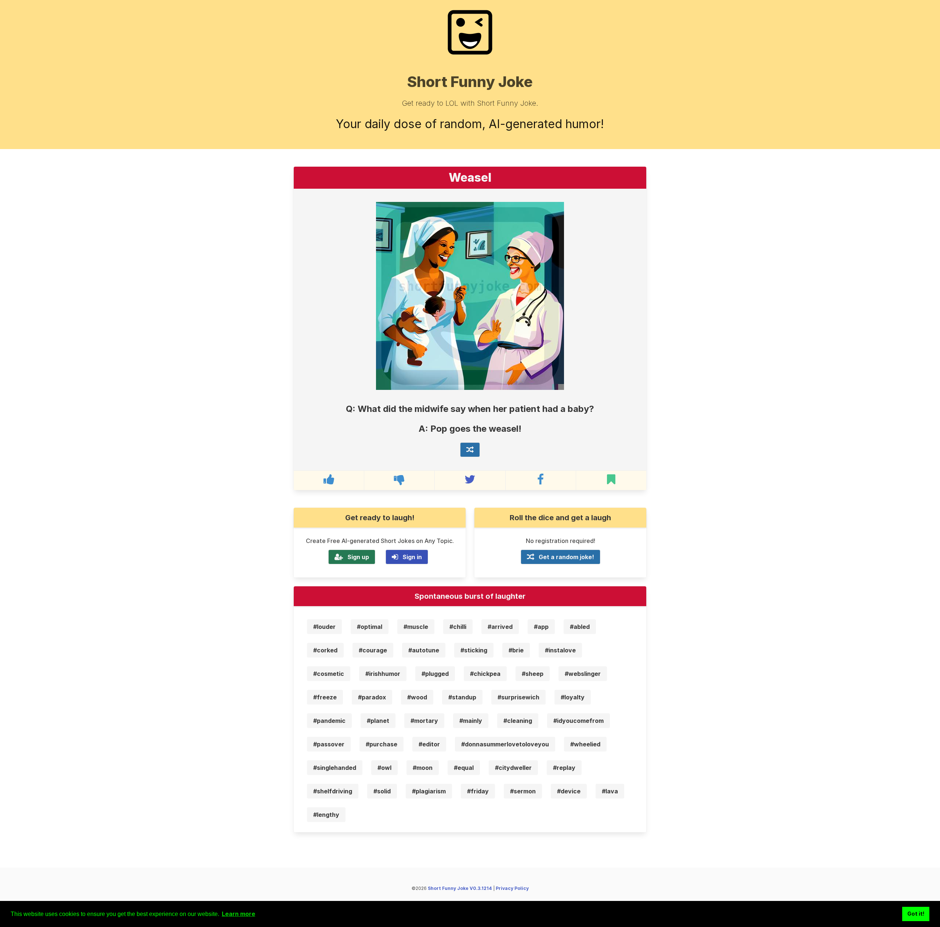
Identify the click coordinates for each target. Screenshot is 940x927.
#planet (378, 720)
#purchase (381, 744)
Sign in (412, 557)
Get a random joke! (566, 557)
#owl (384, 767)
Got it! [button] (916, 913)
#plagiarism (429, 791)
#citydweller (513, 767)
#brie (516, 650)
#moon (423, 767)
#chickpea (485, 673)
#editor (429, 744)
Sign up (358, 557)
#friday (478, 791)
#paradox (372, 697)
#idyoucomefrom (578, 720)
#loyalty (573, 697)
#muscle (416, 626)
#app (541, 626)
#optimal (369, 626)
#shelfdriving (332, 791)
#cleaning (517, 720)
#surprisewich (518, 697)
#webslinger (583, 673)
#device (569, 791)
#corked (325, 650)
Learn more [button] (238, 913)
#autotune (423, 650)
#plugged (435, 673)
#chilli (457, 626)
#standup (462, 697)
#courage (373, 650)
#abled (580, 626)
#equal (464, 767)
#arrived (500, 626)
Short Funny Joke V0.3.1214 (460, 888)
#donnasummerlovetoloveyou (505, 744)
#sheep (532, 673)
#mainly (470, 720)
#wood (417, 697)
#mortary (424, 720)
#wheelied (585, 744)
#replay (564, 767)
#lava (610, 791)
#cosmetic (328, 673)
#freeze (325, 697)
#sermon (523, 791)
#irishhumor (382, 673)
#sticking (473, 650)
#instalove (560, 650)
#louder (324, 626)
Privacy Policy (512, 888)
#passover (328, 744)
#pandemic (329, 720)
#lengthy (326, 814)
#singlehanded (334, 767)
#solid (382, 791)
